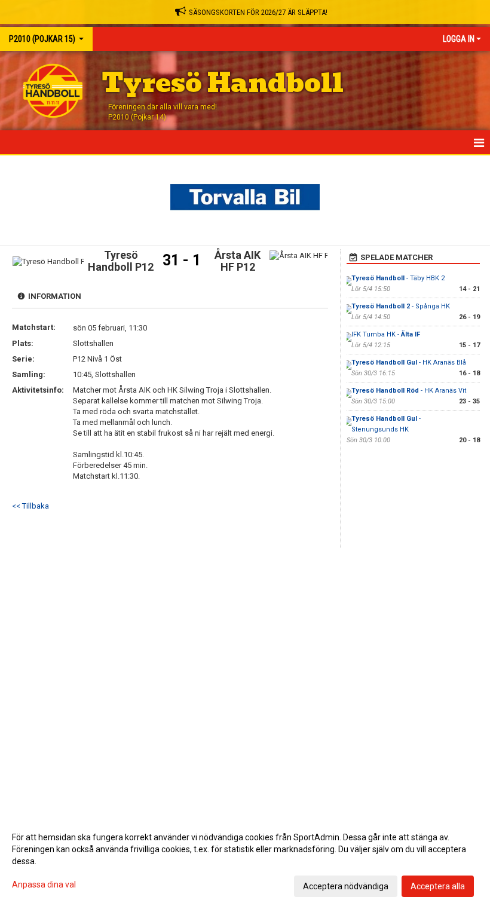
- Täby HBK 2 (398, 278)
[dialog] (245, 861)
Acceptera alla (438, 886)
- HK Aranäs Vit (408, 390)
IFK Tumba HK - (385, 334)
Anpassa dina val (44, 884)
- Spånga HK (400, 306)
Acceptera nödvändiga (345, 886)
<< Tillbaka (30, 505)
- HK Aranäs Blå (408, 362)
